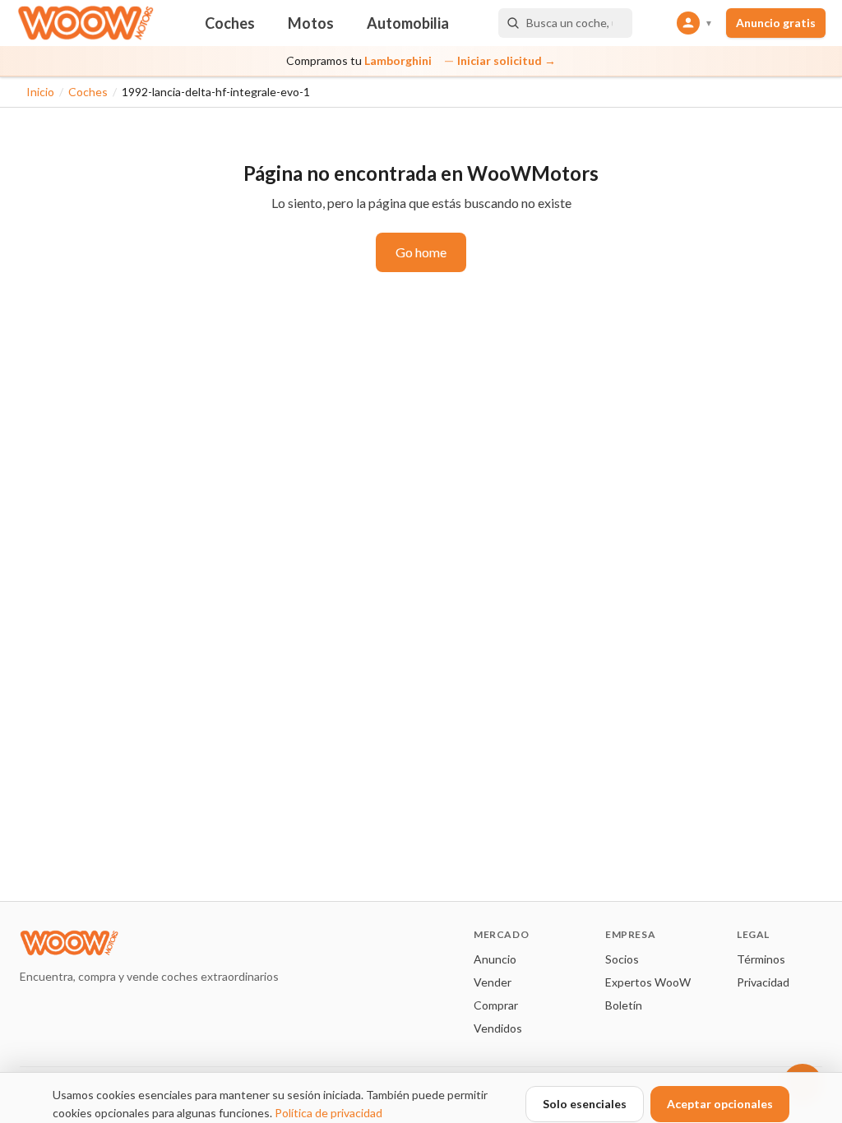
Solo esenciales (585, 1104)
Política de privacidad (328, 1113)
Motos (311, 23)
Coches (230, 23)
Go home (421, 252)
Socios (622, 959)
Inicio (40, 92)
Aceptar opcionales (720, 1104)
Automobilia (408, 23)
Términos (761, 959)
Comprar (496, 1005)
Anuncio (495, 959)
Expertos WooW (648, 982)
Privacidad (763, 982)
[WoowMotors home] (85, 23)
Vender (492, 982)
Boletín (623, 1005)
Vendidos (498, 1028)
